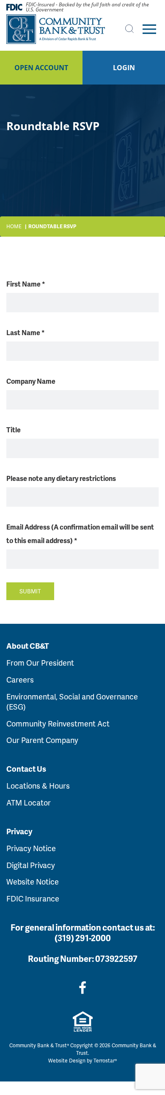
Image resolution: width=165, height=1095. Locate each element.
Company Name (30, 381)
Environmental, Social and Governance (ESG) (72, 701)
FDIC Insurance (32, 898)
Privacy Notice (31, 848)
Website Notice (32, 881)
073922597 (116, 958)
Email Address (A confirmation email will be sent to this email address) (80, 533)
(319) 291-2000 (83, 938)
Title (13, 429)
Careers (20, 679)
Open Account (41, 67)
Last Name (25, 332)
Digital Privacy (30, 865)
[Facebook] (82, 987)
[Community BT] (55, 29)
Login (124, 67)
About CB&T (27, 646)
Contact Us (26, 769)
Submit (30, 591)
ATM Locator (28, 802)
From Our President (40, 662)
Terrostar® (105, 1060)
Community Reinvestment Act (58, 723)
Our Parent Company (42, 740)
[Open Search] (129, 28)
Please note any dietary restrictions (61, 478)
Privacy (19, 831)
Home (14, 226)
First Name (25, 284)
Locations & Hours (38, 785)
